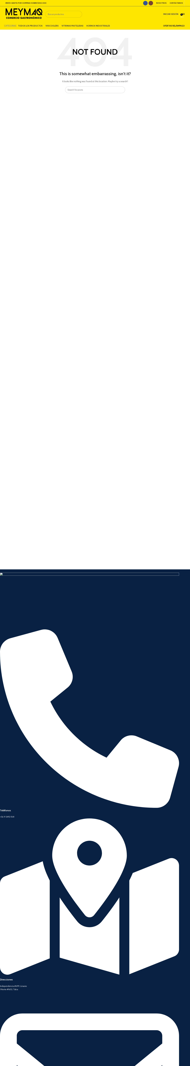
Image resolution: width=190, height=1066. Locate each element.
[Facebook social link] (145, 3)
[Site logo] (24, 14)
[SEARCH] (78, 14)
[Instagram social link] (151, 3)
